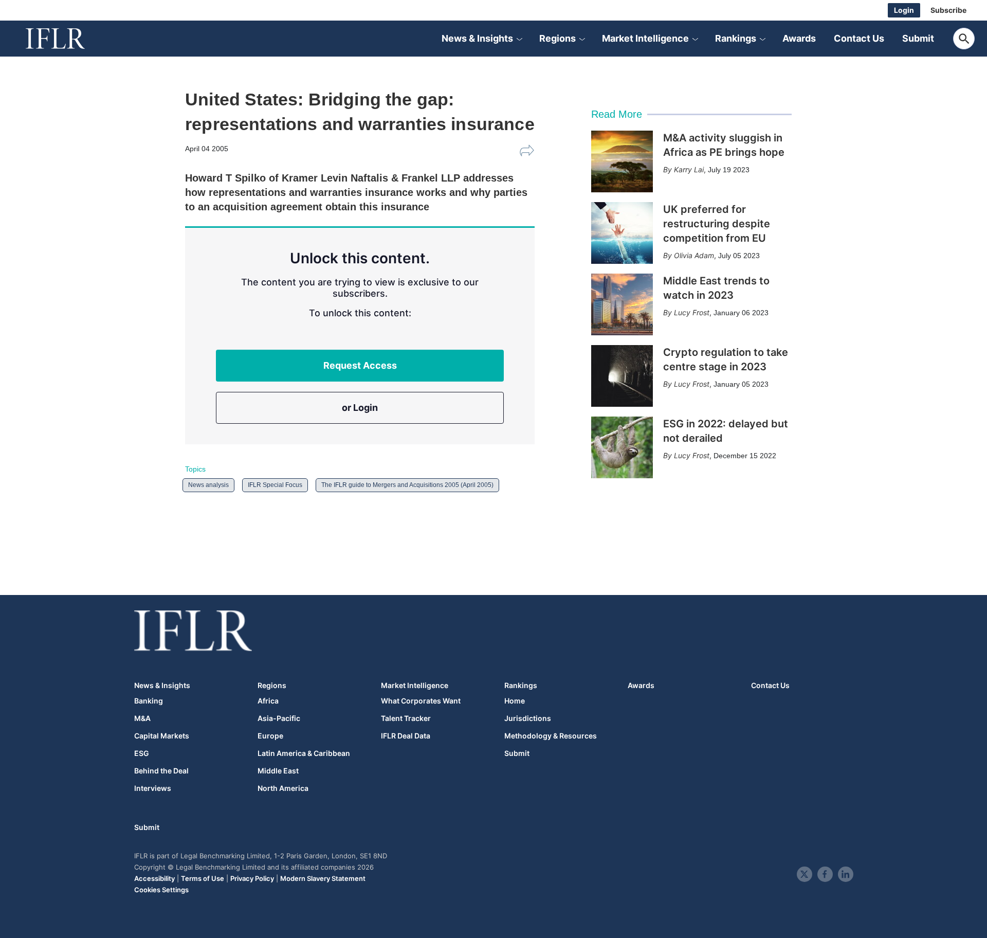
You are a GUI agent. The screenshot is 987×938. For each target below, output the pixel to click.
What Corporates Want (421, 701)
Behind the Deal (161, 770)
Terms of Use (202, 878)
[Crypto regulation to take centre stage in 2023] (622, 376)
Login (904, 10)
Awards (799, 38)
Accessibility (154, 878)
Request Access (360, 365)
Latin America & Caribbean (304, 753)
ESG (141, 753)
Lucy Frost (691, 312)
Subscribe (948, 10)
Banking (148, 701)
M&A (142, 718)
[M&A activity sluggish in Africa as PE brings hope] (622, 161)
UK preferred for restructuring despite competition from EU (716, 223)
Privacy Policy (252, 878)
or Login (360, 407)
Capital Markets (161, 735)
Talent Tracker (406, 718)
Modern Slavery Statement (322, 878)
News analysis (208, 485)
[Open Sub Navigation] (519, 38)
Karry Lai (689, 169)
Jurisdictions (527, 718)
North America (283, 788)
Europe (270, 735)
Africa (268, 701)
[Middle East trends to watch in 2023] (622, 304)
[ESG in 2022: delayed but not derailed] (622, 447)
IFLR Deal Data (405, 735)
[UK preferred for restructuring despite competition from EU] (622, 233)
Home (514, 701)
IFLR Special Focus (275, 485)
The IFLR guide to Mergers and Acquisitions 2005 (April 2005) (407, 485)
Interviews (152, 788)
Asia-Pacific (279, 718)
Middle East (278, 770)
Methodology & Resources (550, 735)
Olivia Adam (694, 255)
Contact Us (859, 38)
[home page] (67, 38)
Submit (918, 38)
